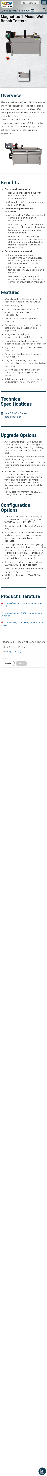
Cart (22, 663)
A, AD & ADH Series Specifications (16, 415)
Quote (8, 663)
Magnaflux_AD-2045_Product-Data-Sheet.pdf (22, 614)
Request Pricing (14, 651)
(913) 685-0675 (21, 10)
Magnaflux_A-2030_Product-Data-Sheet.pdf (21, 604)
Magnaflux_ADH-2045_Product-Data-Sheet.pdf (23, 624)
